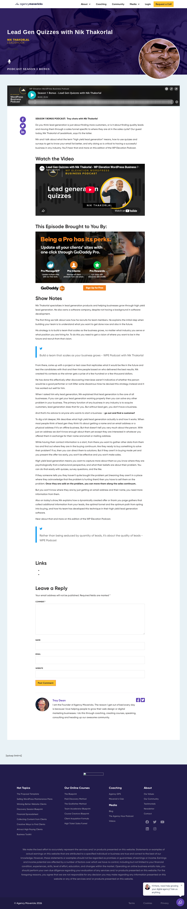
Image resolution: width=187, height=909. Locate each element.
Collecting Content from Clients (32, 819)
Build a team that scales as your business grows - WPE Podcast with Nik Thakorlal (91, 355)
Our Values (149, 794)
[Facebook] (147, 821)
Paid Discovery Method (75, 799)
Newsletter (149, 808)
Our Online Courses (77, 787)
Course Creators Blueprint (76, 813)
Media (133, 4)
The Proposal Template (28, 794)
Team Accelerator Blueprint (77, 808)
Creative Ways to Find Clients (31, 824)
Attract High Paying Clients (30, 829)
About (84, 4)
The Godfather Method (75, 804)
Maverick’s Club (116, 799)
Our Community (151, 799)
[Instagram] (154, 828)
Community (118, 4)
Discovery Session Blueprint (30, 809)
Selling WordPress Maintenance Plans (34, 799)
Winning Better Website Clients (31, 804)
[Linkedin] (147, 828)
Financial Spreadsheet (27, 814)
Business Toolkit (24, 834)
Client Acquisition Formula (76, 818)
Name (37, 640)
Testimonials (150, 804)
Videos (112, 821)
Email (38, 654)
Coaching (101, 4)
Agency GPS (115, 794)
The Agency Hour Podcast (121, 816)
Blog (111, 811)
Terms (132, 903)
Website (39, 668)
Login (148, 4)
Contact (148, 813)
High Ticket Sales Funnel (75, 823)
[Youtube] (162, 821)
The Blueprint (70, 794)
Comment (40, 602)
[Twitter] (154, 821)
